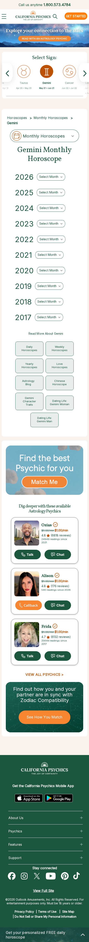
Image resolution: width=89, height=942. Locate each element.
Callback (28, 605)
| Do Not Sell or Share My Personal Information (44, 916)
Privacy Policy (24, 911)
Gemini (46, 82)
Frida (46, 627)
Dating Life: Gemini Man (44, 419)
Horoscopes (17, 118)
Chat (57, 554)
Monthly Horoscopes (51, 118)
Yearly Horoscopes (29, 365)
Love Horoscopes (59, 365)
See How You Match (45, 717)
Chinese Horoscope (59, 382)
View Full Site (43, 890)
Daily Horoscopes (29, 348)
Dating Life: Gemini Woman (59, 402)
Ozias (46, 525)
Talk (27, 554)
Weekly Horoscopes (59, 348)
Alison (47, 576)
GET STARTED (76, 16)
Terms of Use (47, 911)
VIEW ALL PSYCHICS (42, 674)
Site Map (68, 911)
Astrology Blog (28, 382)
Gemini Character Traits (29, 401)
